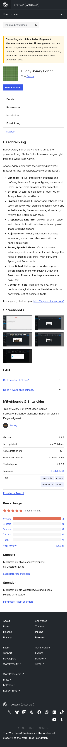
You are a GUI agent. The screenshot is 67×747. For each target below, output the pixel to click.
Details (10, 99)
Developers (9, 658)
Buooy (30, 76)
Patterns (40, 637)
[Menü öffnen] (62, 4)
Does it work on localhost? (18, 389)
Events (39, 652)
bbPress (9, 685)
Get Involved (42, 647)
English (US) (57, 471)
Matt (7, 679)
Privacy (7, 637)
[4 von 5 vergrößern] (59, 336)
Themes (39, 626)
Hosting (7, 631)
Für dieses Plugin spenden (18, 601)
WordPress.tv (12, 663)
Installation (12, 115)
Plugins (39, 631)
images (59, 478)
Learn (6, 647)
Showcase (41, 620)
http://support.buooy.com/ (49, 301)
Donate (41, 658)
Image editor (47, 478)
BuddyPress (11, 690)
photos (59, 484)
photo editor (48, 484)
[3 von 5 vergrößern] (28, 336)
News (6, 626)
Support (10, 131)
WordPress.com (13, 674)
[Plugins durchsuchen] (36, 25)
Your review (10, 545)
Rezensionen (13, 107)
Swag (40, 663)
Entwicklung (13, 123)
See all (60, 545)
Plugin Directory (11, 14)
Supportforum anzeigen (16, 573)
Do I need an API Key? (16, 380)
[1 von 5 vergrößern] (28, 319)
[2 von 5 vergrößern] (59, 319)
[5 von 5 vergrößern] (28, 353)
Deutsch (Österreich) (22, 704)
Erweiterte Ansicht (13, 493)
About (6, 620)
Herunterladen (13, 87)
